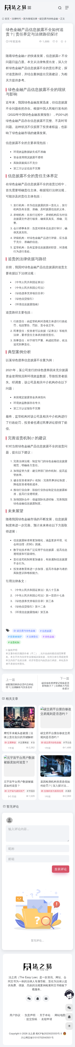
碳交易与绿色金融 (48, 18)
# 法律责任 (32, 636)
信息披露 (52, 55)
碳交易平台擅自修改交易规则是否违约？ (55, 735)
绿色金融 (18, 55)
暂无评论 (13, 806)
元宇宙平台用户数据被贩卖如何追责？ (18, 783)
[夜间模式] (69, 1026)
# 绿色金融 (48, 636)
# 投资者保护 (15, 636)
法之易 (31, 1033)
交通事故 (12, 742)
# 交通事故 (23, 742)
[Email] (45, 998)
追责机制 (23, 437)
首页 (7, 18)
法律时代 (16, 18)
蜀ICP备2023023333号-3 (49, 1033)
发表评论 (60, 869)
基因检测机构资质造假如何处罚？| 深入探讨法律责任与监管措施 (55, 785)
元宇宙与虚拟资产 (16, 790)
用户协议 (15, 1015)
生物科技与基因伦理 (53, 790)
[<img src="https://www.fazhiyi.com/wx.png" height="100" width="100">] (29, 998)
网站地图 (60, 1015)
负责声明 (30, 1015)
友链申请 (46, 1019)
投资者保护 (25, 480)
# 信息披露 (45, 630)
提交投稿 (31, 1019)
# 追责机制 (13, 642)
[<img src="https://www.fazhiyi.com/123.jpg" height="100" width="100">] (37, 998)
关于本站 (45, 1015)
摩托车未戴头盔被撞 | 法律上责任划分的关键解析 (18, 735)
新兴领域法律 (30, 18)
